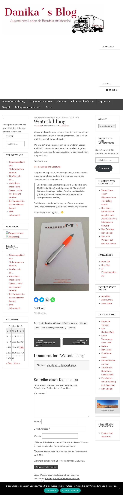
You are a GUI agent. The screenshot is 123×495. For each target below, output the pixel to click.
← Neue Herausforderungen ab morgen (45, 342)
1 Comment (64, 125)
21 (23, 347)
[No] (119, 488)
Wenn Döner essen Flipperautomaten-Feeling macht (108, 197)
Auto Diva (106, 296)
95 (41, 323)
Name (37, 421)
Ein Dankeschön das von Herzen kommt (17, 204)
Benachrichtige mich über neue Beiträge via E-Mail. (60, 461)
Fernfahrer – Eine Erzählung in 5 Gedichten (108, 381)
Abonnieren (104, 168)
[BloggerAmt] (14, 233)
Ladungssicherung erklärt (28, 107)
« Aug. (9, 363)
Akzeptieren (51, 490)
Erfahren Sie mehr (70, 490)
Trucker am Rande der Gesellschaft (107, 371)
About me (61, 101)
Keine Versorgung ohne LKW (106, 339)
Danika (39, 125)
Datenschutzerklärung (13, 101)
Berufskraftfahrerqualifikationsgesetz (52, 117)
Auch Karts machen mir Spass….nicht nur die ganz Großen (15, 283)
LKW (77, 117)
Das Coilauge (107, 229)
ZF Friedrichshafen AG (108, 272)
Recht (49, 107)
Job (73, 117)
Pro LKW (105, 261)
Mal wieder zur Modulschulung (61, 365)
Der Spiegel (106, 233)
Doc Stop (105, 265)
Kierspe (83, 323)
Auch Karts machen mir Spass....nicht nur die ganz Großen (15, 190)
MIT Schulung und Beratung (47, 167)
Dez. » (17, 363)
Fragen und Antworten (40, 101)
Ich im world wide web (82, 101)
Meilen (104, 346)
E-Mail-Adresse (42, 429)
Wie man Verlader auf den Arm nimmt (108, 240)
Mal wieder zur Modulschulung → (79, 341)
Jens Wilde (106, 303)
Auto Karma (107, 300)
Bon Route (106, 350)
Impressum (104, 101)
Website (37, 436)
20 (20, 347)
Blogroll (6, 107)
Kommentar (40, 393)
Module (72, 327)
